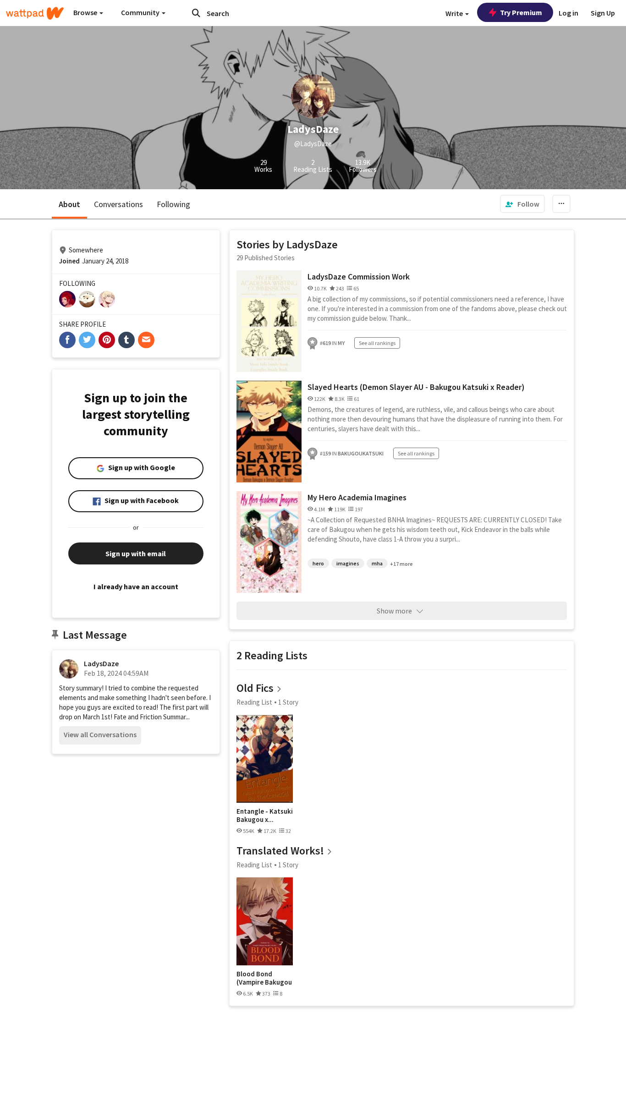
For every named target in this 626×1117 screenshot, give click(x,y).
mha (377, 563)
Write (454, 13)
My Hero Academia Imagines (357, 497)
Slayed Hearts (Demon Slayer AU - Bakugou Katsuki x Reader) (416, 387)
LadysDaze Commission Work (359, 276)
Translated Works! (280, 850)
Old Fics (255, 688)
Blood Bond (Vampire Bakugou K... (264, 978)
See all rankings (377, 342)
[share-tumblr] (126, 340)
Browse (86, 12)
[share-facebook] (67, 340)
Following (173, 204)
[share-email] (146, 340)
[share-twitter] (87, 340)
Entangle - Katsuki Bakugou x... (264, 815)
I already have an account (135, 586)
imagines (347, 563)
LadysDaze (101, 663)
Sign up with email (135, 553)
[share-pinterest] (107, 340)
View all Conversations (100, 734)
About (69, 204)
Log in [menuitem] (568, 12)
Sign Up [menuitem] (603, 12)
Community (141, 12)
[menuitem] (522, 204)
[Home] (35, 13)
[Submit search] (196, 12)
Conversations (118, 204)
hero (318, 563)
